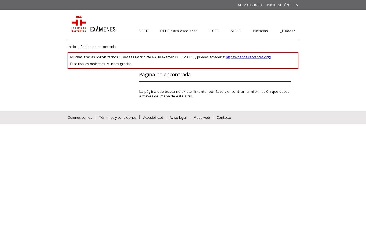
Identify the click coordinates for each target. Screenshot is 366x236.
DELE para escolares (179, 31)
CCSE (214, 31)
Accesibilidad (153, 117)
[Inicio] (93, 24)
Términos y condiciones (117, 117)
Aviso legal (178, 117)
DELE (143, 31)
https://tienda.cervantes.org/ (248, 57)
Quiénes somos (80, 117)
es (296, 5)
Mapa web (201, 117)
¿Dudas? (287, 31)
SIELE (236, 31)
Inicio (72, 46)
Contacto (224, 117)
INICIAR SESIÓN (278, 5)
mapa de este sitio (176, 96)
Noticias (260, 31)
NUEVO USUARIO (250, 5)
